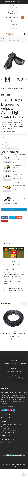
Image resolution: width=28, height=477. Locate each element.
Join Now (19, 1)
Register (11, 7)
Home (2, 38)
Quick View (7, 162)
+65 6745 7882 (18, 13)
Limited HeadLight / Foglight (18, 165)
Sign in (17, 7)
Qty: (2, 144)
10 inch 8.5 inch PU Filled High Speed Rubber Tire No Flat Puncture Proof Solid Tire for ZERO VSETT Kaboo (14, 335)
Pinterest (4, 221)
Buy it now (14, 210)
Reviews (18, 231)
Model (2, 137)
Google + (18, 217)
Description (11, 231)
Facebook (4, 217)
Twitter (12, 217)
